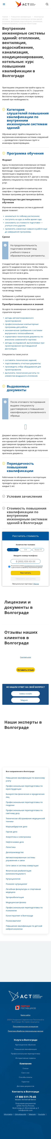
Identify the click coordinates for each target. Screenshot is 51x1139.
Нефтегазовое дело (15, 842)
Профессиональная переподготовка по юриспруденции (24, 787)
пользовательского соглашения (33, 566)
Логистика (11, 847)
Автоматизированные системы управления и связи (20, 859)
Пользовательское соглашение (25, 1026)
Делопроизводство (15, 852)
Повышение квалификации (25, 1049)
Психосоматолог (13, 921)
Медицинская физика (16, 902)
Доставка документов (25, 1086)
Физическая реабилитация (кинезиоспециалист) (18, 872)
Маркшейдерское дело (16, 826)
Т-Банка (36, 584)
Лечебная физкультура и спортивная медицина (23, 890)
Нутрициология (13, 879)
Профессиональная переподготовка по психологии (24, 909)
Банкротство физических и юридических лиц (25, 795)
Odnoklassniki (20, 1114)
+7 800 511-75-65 (25, 1097)
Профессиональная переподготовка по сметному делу (24, 812)
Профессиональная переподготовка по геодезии (24, 803)
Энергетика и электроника (18, 837)
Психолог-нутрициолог (16, 884)
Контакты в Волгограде (25, 1091)
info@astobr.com (25, 1110)
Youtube (41, 1114)
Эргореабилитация (15, 897)
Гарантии (25, 1082)
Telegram (32, 1114)
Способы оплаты (25, 1077)
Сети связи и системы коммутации (22, 865)
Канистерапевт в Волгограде (19, 915)
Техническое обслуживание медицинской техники (25, 820)
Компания (25, 1063)
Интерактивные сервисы (26, 1058)
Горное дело (11, 831)
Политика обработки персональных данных (25, 1031)
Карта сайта (25, 1015)
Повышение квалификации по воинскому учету (25, 779)
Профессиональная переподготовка (25, 1053)
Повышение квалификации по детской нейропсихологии (24, 927)
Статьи (25, 1068)
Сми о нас (25, 1073)
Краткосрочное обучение (25, 1045)
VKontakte (8, 1114)
